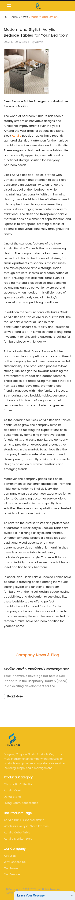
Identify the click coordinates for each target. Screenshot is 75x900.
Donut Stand (12, 797)
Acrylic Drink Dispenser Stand (24, 820)
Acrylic (16, 135)
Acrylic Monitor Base (18, 839)
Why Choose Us (14, 862)
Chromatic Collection (18, 784)
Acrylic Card (12, 790)
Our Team (11, 868)
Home (14, 17)
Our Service (12, 874)
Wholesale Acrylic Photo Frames (26, 826)
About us (10, 856)
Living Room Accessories (21, 803)
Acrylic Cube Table (17, 832)
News (24, 17)
